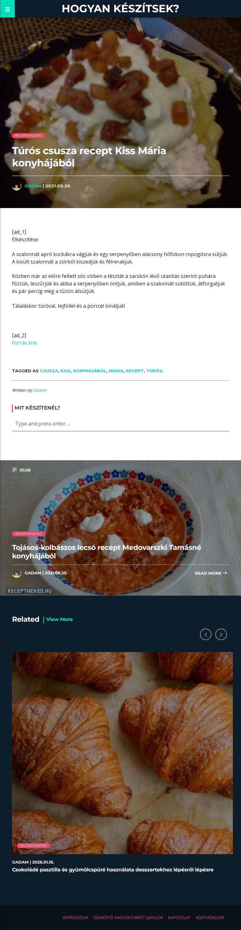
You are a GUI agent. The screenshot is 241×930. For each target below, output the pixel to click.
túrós (154, 370)
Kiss (66, 370)
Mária (116, 370)
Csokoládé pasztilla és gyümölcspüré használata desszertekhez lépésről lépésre (112, 870)
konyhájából (89, 370)
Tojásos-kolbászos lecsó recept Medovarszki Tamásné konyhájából (106, 551)
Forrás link (24, 342)
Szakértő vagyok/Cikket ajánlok (128, 917)
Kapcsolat (179, 917)
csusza (49, 370)
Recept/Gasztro (28, 135)
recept (135, 370)
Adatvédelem (209, 917)
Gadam (32, 185)
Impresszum (75, 917)
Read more (208, 573)
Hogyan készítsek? (120, 8)
